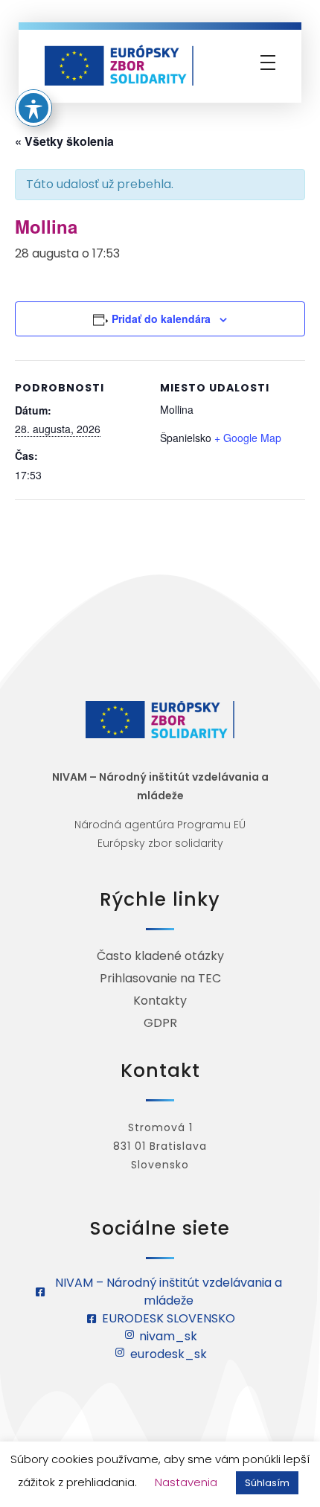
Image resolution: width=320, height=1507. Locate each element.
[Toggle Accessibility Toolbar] (33, 108)
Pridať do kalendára (161, 318)
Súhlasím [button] (267, 1483)
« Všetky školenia (64, 141)
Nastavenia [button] (186, 1482)
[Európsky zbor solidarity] (119, 65)
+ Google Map (247, 437)
